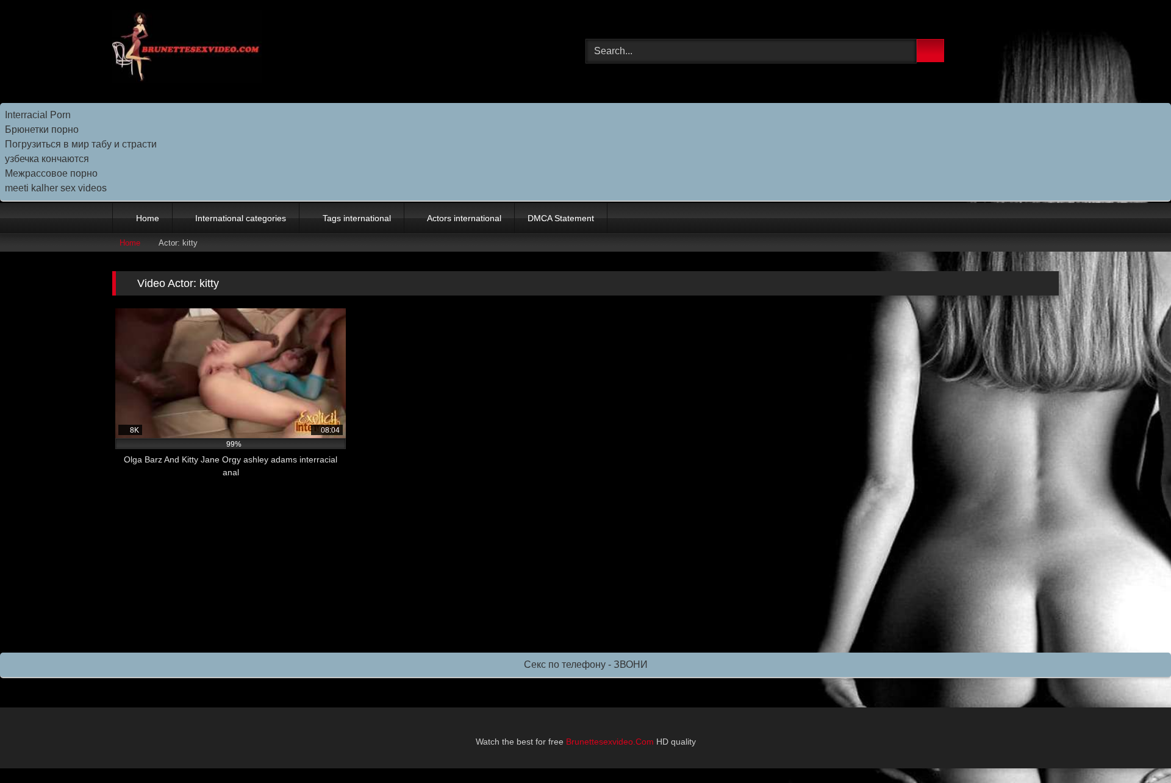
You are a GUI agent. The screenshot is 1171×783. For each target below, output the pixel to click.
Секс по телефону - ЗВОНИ (586, 664)
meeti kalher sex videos (56, 188)
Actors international (464, 218)
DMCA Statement (561, 218)
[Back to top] (1134, 747)
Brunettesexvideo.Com (610, 741)
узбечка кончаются (47, 159)
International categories (240, 218)
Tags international (357, 218)
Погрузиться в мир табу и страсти (81, 144)
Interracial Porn (38, 115)
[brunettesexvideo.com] (187, 48)
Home (147, 218)
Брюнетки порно (42, 129)
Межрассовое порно (51, 173)
